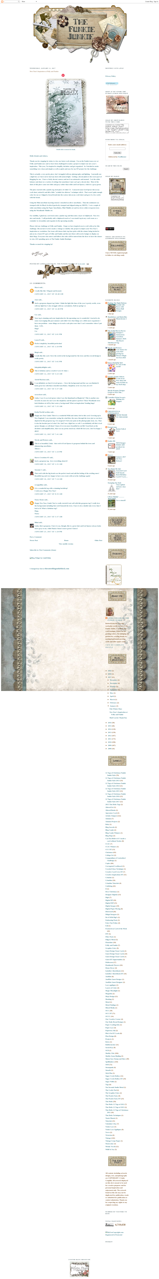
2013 (110, 732)
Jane (36, 300)
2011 (110, 739)
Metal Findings (110, 1005)
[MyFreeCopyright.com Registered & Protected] (117, 1235)
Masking (108, 999)
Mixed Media (110, 1008)
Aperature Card (111, 813)
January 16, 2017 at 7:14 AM (48, 479)
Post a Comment (36, 537)
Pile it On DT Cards (112, 1033)
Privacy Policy (110, 76)
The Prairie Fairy (111, 1096)
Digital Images (110, 906)
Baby (107, 824)
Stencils (108, 1070)
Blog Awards (109, 827)
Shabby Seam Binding (113, 1056)
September (114, 690)
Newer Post (34, 540)
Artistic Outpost (111, 816)
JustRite (108, 976)
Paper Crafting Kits (112, 1025)
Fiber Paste (109, 937)
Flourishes (109, 942)
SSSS (107, 1064)
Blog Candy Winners (112, 833)
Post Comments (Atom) (47, 550)
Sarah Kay (109, 1047)
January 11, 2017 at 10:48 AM (49, 294)
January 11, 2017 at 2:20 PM (48, 346)
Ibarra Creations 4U (42, 457)
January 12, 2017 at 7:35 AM (48, 406)
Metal (107, 1002)
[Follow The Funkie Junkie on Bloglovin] (111, 84)
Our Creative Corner (113, 1019)
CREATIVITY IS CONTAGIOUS (114, 412)
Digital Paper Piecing (112, 909)
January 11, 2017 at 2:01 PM (48, 334)
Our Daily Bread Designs (114, 1022)
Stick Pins (108, 1073)
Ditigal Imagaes (111, 914)
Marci (37, 287)
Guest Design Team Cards (114, 951)
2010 (110, 742)
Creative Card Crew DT (114, 872)
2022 (110, 671)
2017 (110, 677)
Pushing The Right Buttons (117, 303)
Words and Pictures (41, 440)
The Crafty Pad (110, 1090)
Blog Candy (109, 830)
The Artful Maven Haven (116, 331)
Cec (36, 315)
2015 (110, 726)
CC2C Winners (110, 847)
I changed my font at (49, 569)
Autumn (108, 819)
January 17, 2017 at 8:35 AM (48, 494)
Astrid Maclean (40, 379)
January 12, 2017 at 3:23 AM (48, 374)
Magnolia (108, 994)
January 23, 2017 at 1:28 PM (48, 532)
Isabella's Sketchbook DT (114, 974)
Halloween (109, 962)
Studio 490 (111, 441)
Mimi (36, 522)
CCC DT (108, 849)
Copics (107, 863)
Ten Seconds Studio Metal (114, 1087)
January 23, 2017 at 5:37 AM (48, 517)
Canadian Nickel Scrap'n (116, 397)
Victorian (108, 1135)
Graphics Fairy (110, 948)
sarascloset (38, 394)
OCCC (107, 1016)
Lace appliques (110, 985)
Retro (107, 1042)
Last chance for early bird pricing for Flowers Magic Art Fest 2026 (121, 354)
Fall (106, 926)
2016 (110, 723)
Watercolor (109, 1144)
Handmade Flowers (112, 965)
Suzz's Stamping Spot (115, 363)
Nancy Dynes (39, 500)
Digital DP (109, 900)
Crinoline (108, 880)
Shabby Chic (109, 1053)
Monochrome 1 (121, 319)
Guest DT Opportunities (113, 959)
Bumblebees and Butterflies (117, 317)
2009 (110, 745)
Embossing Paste (111, 920)
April (112, 696)
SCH (107, 1050)
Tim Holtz (109, 1101)
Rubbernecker (110, 1045)
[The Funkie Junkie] (117, 113)
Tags (107, 1084)
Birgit (37, 352)
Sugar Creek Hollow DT (114, 1079)
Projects (108, 1039)
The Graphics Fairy (112, 1093)
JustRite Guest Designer (114, 982)
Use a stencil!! (121, 500)
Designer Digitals (111, 894)
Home (66, 540)
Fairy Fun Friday (111, 923)
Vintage (108, 1138)
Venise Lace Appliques (113, 1129)
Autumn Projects (111, 821)
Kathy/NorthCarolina (42, 412)
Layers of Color (111, 988)
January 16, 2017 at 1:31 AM (48, 464)
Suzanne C (38, 470)
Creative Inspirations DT (114, 875)
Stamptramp (112, 427)
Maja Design (109, 996)
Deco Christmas (111, 892)
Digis (107, 897)
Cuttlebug (108, 886)
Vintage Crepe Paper (112, 1141)
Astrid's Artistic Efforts (116, 377)
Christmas (109, 852)
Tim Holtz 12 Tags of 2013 (114, 1107)
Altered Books (110, 810)
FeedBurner (122, 157)
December (114, 680)
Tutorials (108, 1121)
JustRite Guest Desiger (113, 979)
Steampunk (109, 1067)
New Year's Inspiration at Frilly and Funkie (44, 71)
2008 (110, 749)
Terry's (110, 455)
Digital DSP (109, 903)
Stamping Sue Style (114, 483)
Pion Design (109, 1036)
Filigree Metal (110, 940)
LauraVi (38, 340)
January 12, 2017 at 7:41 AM (48, 434)
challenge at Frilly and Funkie (51, 226)
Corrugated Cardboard (113, 866)
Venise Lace (109, 1127)
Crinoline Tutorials (112, 883)
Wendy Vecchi (110, 1146)
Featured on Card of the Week (116, 929)
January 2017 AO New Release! (121, 459)
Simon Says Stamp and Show (115, 1059)
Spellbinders (109, 1062)
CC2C (107, 844)
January (113, 706)
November (114, 683)
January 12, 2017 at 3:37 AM (48, 389)
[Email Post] (87, 264)
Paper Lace (109, 1028)
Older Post (98, 540)
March (112, 699)
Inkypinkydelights (41, 367)
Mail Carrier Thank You (118, 718)
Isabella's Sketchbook (113, 971)
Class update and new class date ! (121, 487)
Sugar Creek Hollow (112, 1076)
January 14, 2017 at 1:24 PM (48, 452)
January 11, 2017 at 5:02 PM (48, 361)
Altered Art (109, 807)
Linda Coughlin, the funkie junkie (118, 619)
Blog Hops (109, 836)
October (113, 686)
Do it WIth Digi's (111, 917)
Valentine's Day (110, 1124)
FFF (106, 934)
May (112, 693)
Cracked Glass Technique (114, 869)
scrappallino (39, 485)
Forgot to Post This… (115, 392)
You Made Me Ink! (114, 469)
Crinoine (108, 877)
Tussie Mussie (110, 1118)
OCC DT (108, 1013)
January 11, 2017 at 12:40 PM (49, 309)
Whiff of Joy (109, 1149)
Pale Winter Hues (116, 709)
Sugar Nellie (109, 1081)
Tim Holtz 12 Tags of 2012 (114, 1104)
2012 (110, 736)
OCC (107, 1010)
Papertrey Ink (110, 1030)
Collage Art (109, 855)
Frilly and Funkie (36, 164)
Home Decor (110, 968)
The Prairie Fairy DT (113, 1099)
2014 (110, 729)
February (113, 703)
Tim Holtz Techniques (113, 1115)
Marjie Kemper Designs (116, 390)
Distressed (109, 911)
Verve (107, 1132)
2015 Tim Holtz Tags (112, 804)
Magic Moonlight (111, 991)
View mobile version (66, 544)
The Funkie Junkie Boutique (61, 239)
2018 (110, 674)
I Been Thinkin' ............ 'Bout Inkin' (116, 497)
